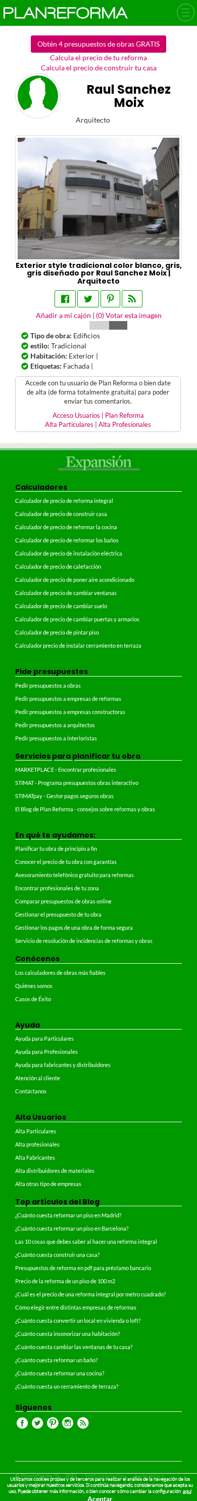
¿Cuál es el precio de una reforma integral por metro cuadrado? (90, 1294)
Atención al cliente (37, 1078)
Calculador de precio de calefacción (58, 566)
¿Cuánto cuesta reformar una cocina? (59, 1373)
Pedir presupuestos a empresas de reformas (68, 698)
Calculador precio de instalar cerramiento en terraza (78, 645)
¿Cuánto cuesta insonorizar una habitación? (67, 1333)
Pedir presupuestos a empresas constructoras (70, 711)
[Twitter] (88, 298)
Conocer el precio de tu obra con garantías (66, 861)
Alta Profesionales (124, 424)
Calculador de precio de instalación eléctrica (68, 553)
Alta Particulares (69, 424)
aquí (187, 1491)
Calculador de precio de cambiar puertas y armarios (77, 619)
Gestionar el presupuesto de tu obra (58, 914)
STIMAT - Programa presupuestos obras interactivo (76, 782)
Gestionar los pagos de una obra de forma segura (74, 927)
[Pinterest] (110, 298)
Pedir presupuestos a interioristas (56, 738)
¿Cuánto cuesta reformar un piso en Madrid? (68, 1215)
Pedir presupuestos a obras (48, 685)
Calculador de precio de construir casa (61, 513)
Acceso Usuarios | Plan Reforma (98, 415)
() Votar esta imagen (129, 315)
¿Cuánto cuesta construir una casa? (57, 1254)
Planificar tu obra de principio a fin (56, 848)
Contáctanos (30, 1091)
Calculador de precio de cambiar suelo (61, 606)
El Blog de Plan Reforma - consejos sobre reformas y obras (85, 809)
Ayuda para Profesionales (46, 1051)
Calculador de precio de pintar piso (57, 632)
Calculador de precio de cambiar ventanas (66, 592)
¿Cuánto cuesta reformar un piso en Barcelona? (71, 1228)
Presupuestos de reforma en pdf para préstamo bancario (83, 1268)
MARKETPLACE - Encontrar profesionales (65, 769)
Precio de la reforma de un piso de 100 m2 (65, 1281)
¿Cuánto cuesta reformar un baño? (56, 1360)
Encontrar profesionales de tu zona (57, 888)
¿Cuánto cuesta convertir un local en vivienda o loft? (77, 1320)
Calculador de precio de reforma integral (64, 500)
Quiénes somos (34, 985)
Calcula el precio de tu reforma (98, 57)
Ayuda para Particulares (44, 1038)
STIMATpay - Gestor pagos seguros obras (64, 796)
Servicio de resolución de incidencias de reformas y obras (84, 940)
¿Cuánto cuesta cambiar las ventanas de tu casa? (73, 1347)
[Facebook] (65, 298)
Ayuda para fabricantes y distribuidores (63, 1064)
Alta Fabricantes (35, 1157)
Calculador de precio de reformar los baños (67, 540)
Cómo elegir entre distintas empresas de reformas (75, 1307)
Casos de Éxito (33, 999)
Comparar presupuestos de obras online (63, 901)
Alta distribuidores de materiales (54, 1170)
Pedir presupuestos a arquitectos (55, 725)
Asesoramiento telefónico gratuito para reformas (74, 875)
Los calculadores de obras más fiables (60, 972)
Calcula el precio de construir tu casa (99, 67)
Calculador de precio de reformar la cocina (66, 527)
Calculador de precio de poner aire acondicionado (74, 579)
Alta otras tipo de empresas (48, 1183)
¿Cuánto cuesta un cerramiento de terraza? (66, 1386)
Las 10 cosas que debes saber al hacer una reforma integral (86, 1241)
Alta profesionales (37, 1144)
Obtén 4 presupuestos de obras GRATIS (98, 44)
